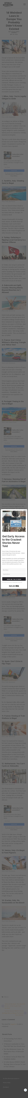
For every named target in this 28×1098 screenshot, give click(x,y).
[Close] (25, 511)
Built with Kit (14, 586)
